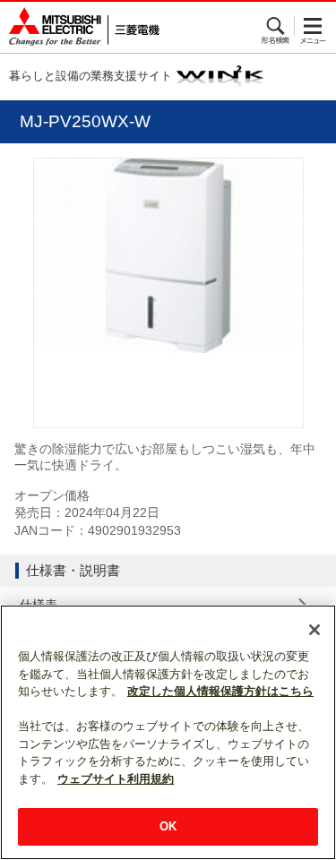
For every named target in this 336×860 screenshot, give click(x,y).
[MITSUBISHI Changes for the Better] (79, 27)
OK (168, 826)
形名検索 (276, 26)
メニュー (313, 26)
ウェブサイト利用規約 (115, 779)
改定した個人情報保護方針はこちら (220, 691)
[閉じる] (314, 629)
